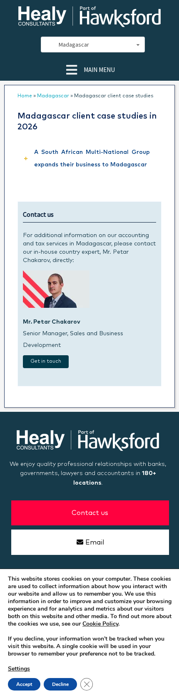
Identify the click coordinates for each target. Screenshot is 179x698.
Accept (24, 684)
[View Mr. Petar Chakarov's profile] (56, 306)
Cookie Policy (100, 624)
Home (24, 96)
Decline (60, 684)
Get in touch (45, 361)
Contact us (90, 513)
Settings (19, 669)
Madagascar (53, 96)
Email (94, 542)
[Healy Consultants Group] (89, 23)
